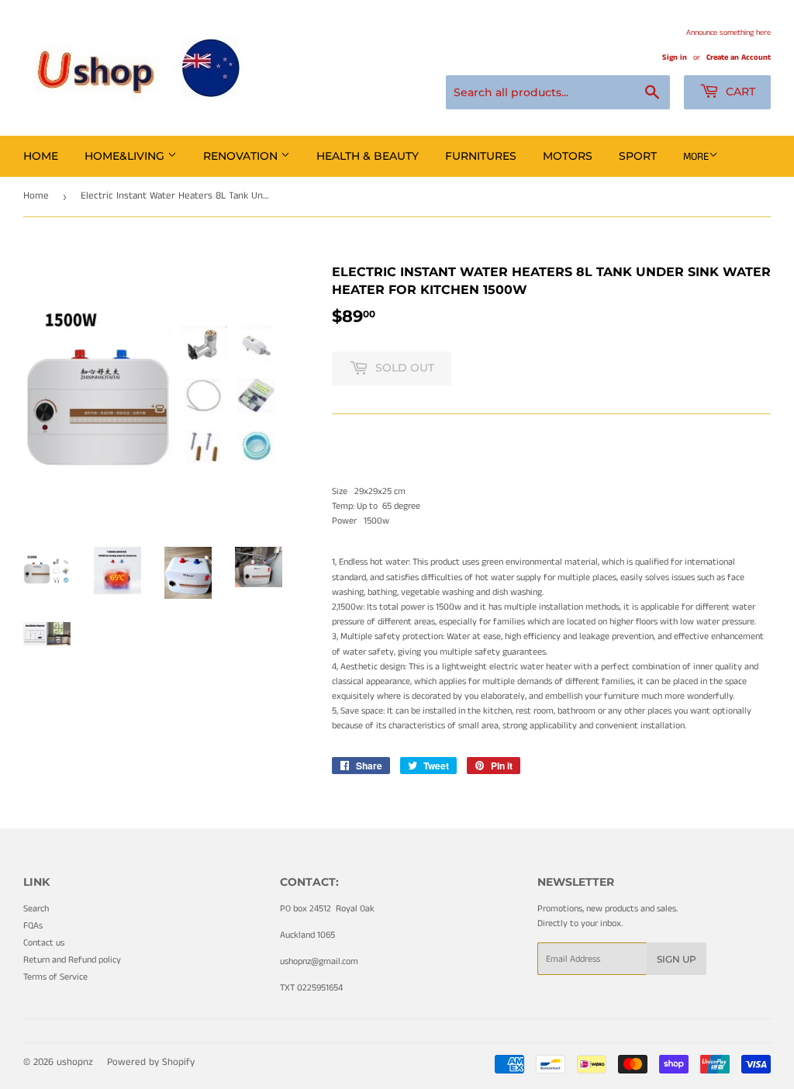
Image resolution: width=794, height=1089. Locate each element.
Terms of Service (55, 977)
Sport (638, 156)
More (696, 156)
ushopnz (75, 1062)
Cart (739, 92)
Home (40, 156)
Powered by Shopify (151, 1062)
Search (36, 908)
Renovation (242, 156)
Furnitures (480, 156)
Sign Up (676, 959)
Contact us (43, 942)
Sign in (674, 57)
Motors (567, 156)
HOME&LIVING (126, 156)
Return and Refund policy (72, 959)
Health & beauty (367, 156)
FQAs (33, 925)
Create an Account (738, 57)
